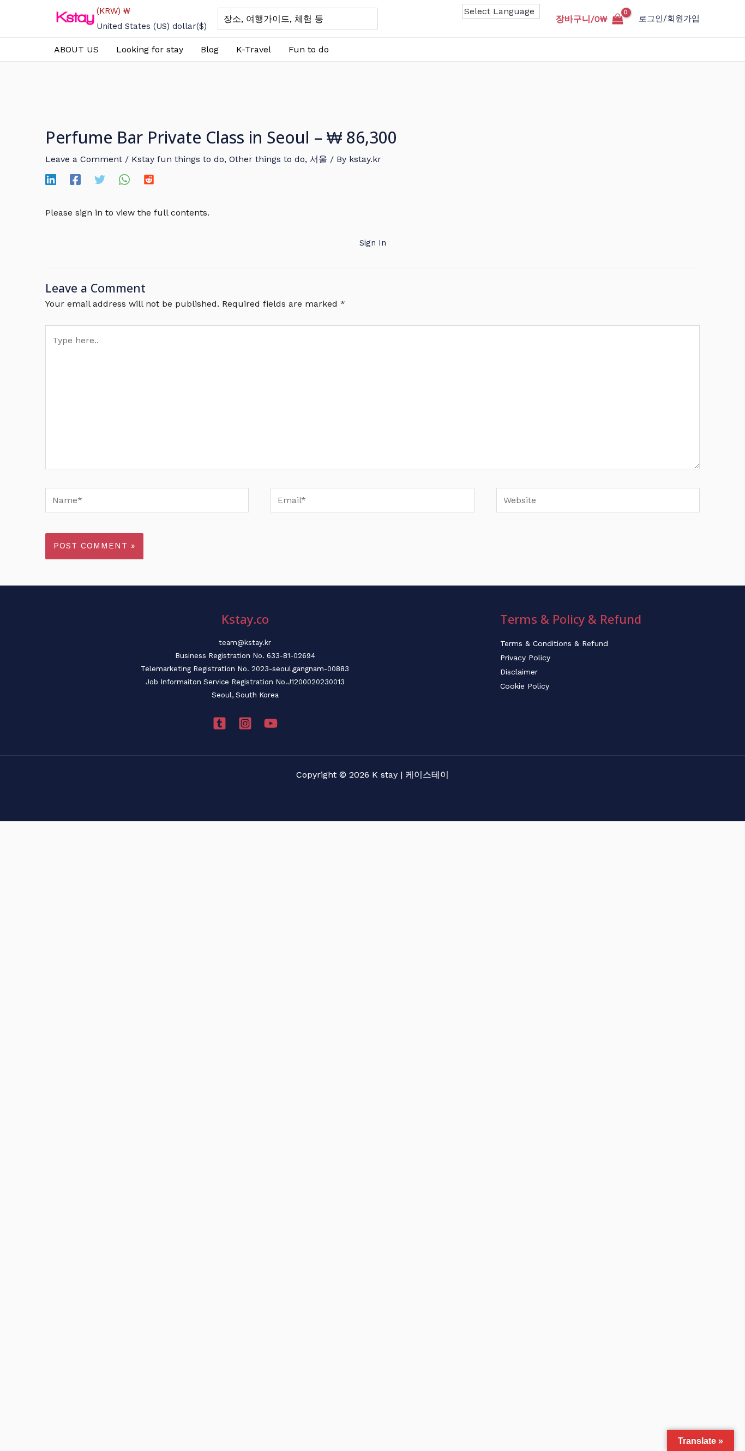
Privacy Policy (525, 657)
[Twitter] (99, 179)
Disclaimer (519, 671)
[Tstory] (219, 723)
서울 (318, 159)
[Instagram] (245, 723)
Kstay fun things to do (177, 159)
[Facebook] (75, 179)
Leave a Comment (83, 159)
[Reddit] (148, 179)
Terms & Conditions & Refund (554, 643)
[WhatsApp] (124, 179)
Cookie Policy (524, 686)
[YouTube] (271, 723)
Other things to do (267, 159)
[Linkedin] (50, 179)
